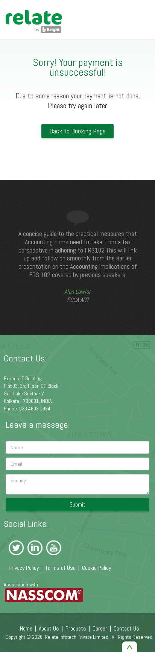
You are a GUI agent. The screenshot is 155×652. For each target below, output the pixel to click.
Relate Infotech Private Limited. (77, 637)
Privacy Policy (24, 568)
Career (100, 628)
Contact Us (126, 628)
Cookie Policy (96, 568)
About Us (49, 628)
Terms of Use (60, 568)
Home (26, 628)
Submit (77, 504)
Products (75, 628)
